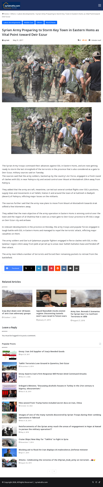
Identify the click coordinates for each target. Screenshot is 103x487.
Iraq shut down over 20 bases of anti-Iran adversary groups (16, 312)
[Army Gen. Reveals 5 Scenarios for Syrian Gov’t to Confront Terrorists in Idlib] (86, 298)
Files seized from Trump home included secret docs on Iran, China (50, 403)
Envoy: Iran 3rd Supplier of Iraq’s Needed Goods (41, 351)
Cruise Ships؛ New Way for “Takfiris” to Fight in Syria (43, 439)
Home (6, 14)
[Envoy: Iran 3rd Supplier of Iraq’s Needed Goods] (9, 355)
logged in (16, 335)
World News (51, 22)
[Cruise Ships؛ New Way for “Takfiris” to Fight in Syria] (9, 442)
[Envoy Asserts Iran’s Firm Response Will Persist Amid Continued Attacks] (9, 378)
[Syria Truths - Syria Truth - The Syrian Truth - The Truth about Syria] (11, 5)
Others (13, 14)
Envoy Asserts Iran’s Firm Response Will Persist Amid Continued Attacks (53, 374)
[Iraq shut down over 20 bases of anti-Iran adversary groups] (17, 298)
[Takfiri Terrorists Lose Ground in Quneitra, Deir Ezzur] (9, 366)
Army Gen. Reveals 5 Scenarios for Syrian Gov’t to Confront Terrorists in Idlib (85, 314)
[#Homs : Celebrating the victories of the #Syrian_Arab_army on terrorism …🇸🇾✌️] (9, 463)
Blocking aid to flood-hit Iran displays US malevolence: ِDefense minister (53, 449)
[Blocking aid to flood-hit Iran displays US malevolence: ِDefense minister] (9, 452)
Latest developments (25, 14)
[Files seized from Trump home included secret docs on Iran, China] (9, 407)
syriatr (6, 40)
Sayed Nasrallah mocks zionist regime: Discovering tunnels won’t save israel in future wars (51, 313)
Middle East (28, 22)
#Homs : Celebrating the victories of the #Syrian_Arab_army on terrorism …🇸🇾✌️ (57, 460)
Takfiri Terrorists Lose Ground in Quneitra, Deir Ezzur (44, 363)
